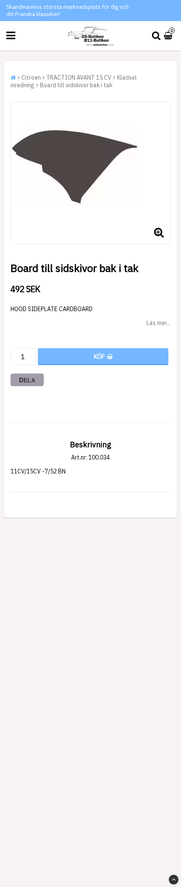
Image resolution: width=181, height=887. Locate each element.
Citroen (31, 77)
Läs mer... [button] (158, 323)
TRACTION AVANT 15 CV (79, 77)
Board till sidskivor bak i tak (76, 85)
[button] (169, 35)
